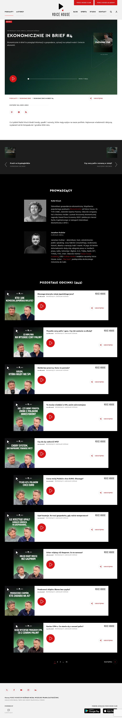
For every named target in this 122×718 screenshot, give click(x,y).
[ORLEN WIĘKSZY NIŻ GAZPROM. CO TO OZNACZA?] (50, 564)
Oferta (84, 12)
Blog (75, 12)
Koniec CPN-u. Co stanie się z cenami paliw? (64, 626)
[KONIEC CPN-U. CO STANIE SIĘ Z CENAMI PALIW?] (50, 638)
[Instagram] (28, 690)
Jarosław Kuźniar (32, 31)
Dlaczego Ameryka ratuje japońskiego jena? (56, 294)
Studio (93, 12)
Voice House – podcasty (61, 10)
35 (67, 662)
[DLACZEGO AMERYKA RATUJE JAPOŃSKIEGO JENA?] (42, 306)
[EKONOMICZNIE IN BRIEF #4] (13, 78)
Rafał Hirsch (21, 31)
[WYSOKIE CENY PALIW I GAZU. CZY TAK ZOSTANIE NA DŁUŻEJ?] (50, 343)
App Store (110, 710)
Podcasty (9, 12)
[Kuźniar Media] (8, 711)
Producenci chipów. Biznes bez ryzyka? (54, 589)
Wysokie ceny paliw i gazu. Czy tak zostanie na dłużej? (69, 331)
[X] (7, 690)
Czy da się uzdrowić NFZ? (48, 442)
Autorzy (20, 12)
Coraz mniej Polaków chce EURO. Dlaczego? (64, 478)
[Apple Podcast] (12, 112)
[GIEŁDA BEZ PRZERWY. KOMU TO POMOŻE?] (42, 380)
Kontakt (102, 12)
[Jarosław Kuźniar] (61, 248)
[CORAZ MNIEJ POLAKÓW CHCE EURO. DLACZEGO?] (50, 491)
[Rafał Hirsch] (61, 212)
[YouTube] (21, 690)
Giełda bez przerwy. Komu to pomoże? (54, 368)
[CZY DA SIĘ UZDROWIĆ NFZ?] (42, 454)
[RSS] (26, 112)
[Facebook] (14, 690)
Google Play (92, 710)
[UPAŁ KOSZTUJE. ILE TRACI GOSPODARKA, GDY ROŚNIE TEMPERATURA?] (42, 527)
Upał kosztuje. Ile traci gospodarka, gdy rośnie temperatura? (63, 515)
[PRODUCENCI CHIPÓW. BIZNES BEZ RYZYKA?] (42, 601)
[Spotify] (19, 112)
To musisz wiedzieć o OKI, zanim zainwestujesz (66, 405)
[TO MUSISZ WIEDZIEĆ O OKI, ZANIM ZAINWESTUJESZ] (50, 417)
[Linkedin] (35, 690)
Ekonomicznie (25, 98)
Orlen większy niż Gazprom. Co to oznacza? (64, 552)
